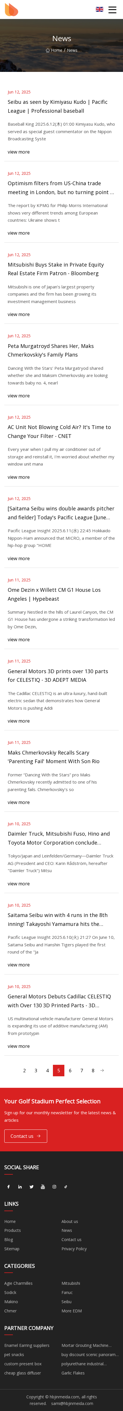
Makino (11, 1301)
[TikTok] (65, 1187)
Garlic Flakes (73, 1373)
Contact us (22, 1136)
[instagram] (54, 1187)
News (66, 1230)
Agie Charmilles (18, 1283)
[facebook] (8, 1187)
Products (12, 1230)
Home (56, 50)
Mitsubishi (70, 1283)
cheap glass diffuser (22, 1373)
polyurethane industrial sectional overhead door (84, 1364)
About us (69, 1221)
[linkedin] (20, 1187)
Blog (8, 1239)
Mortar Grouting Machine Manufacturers (84, 1346)
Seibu (66, 1301)
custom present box (22, 1363)
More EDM (71, 1311)
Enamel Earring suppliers (26, 1345)
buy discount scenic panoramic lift (89, 1355)
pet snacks (14, 1354)
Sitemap (11, 1248)
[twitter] (31, 1187)
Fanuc (67, 1292)
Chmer (10, 1311)
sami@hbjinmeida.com (72, 1403)
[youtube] (43, 1187)
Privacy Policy (74, 1248)
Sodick (10, 1292)
